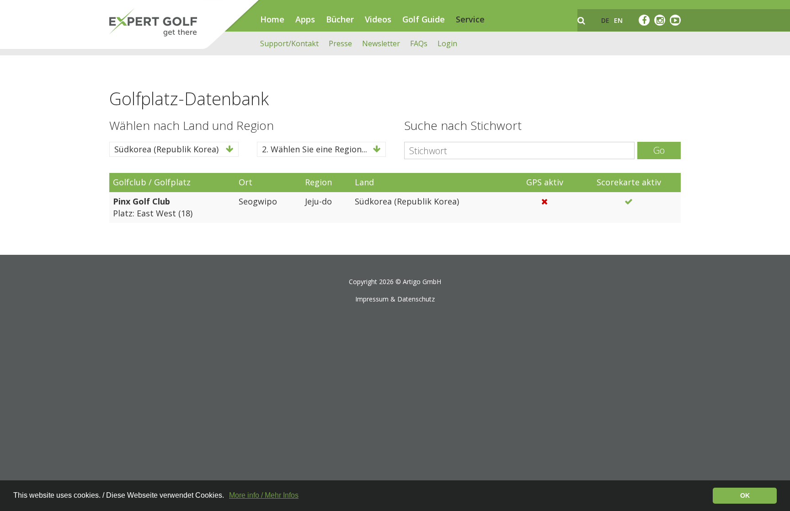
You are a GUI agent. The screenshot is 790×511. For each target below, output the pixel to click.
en (618, 20)
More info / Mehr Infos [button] (264, 495)
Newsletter (381, 43)
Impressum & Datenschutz (395, 299)
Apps (305, 19)
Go (659, 150)
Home (272, 19)
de (605, 20)
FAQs (418, 43)
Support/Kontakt (289, 43)
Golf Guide (423, 19)
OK (745, 495)
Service (470, 19)
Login (447, 43)
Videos (378, 19)
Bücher (340, 19)
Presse (340, 43)
